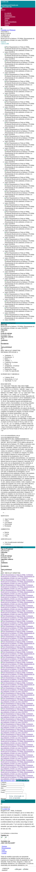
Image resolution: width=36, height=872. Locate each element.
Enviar (3, 800)
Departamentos (6, 848)
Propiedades (8, 15)
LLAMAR (8, 13)
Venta (6, 20)
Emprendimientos (10, 16)
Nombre (3, 784)
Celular (3, 790)
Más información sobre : (15, 780)
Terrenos (4, 846)
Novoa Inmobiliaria (10, 22)
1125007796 (6, 809)
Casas (3, 850)
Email (2, 792)
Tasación (7, 23)
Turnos (7, 25)
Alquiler (7, 18)
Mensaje (3, 798)
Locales (4, 853)
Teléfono (3, 786)
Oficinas (4, 851)
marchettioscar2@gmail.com (9, 5)
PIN (2, 788)
